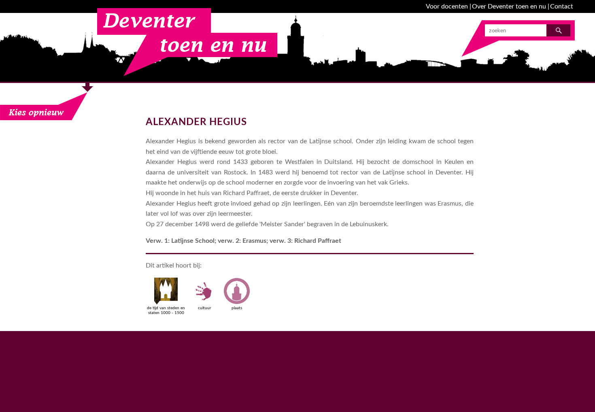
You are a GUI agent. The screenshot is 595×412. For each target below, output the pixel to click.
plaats (237, 308)
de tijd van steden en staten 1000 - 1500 (166, 310)
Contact (561, 6)
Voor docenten (447, 6)
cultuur (204, 308)
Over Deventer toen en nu (509, 6)
